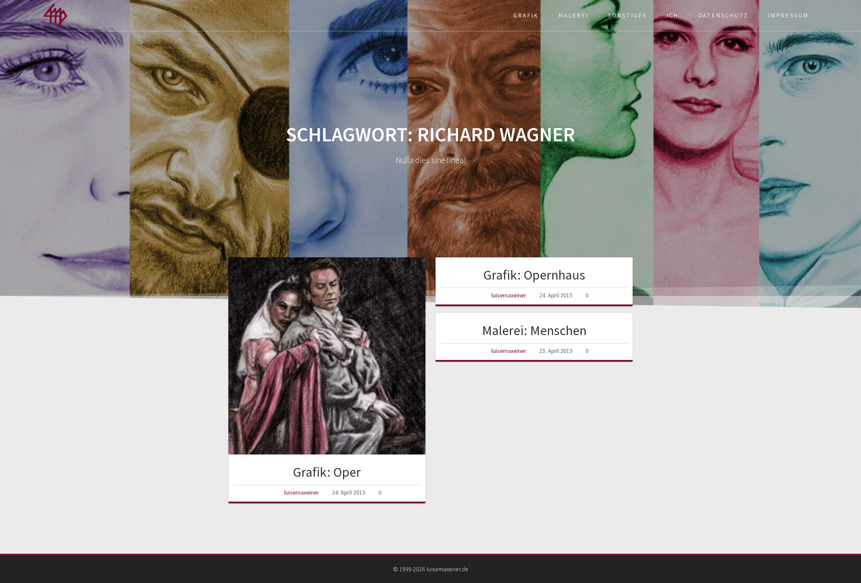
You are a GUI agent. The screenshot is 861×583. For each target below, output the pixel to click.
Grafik (525, 15)
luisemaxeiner (301, 492)
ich (672, 15)
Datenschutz (723, 15)
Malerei (573, 15)
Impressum (788, 15)
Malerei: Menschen (534, 330)
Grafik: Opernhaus (534, 274)
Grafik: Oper (327, 472)
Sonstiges (627, 15)
